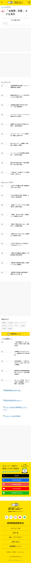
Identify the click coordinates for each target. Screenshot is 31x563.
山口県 (4, 328)
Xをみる (17, 475)
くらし (5, 23)
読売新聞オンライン (15, 546)
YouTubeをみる (16, 488)
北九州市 (11, 322)
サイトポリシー (20, 552)
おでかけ (5, 325)
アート (17, 325)
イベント (24, 322)
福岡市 (4, 322)
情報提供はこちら (16, 334)
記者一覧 (15, 533)
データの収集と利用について (15, 556)
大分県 (23, 325)
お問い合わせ (16, 541)
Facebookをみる (16, 480)
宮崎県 (10, 328)
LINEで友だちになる (16, 493)
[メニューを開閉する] (29, 2)
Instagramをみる (16, 484)
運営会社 (9, 552)
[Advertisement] (15, 39)
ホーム (3, 7)
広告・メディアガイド (15, 537)
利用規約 (14, 552)
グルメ (17, 322)
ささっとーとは (15, 528)
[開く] (2, 2)
